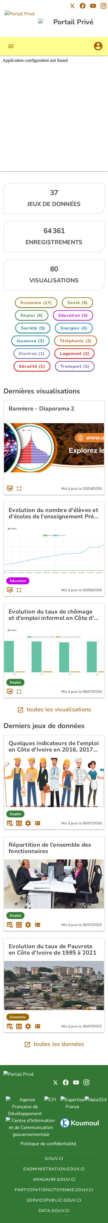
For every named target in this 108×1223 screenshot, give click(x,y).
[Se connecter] (98, 46)
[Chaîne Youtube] (93, 5)
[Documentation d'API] (28, 823)
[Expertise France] (72, 1107)
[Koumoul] (79, 1127)
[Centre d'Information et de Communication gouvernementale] (31, 1134)
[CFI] (50, 1100)
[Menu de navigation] (11, 46)
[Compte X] (72, 5)
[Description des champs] (37, 823)
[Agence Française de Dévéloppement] (24, 1113)
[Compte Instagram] (103, 5)
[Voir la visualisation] (9, 488)
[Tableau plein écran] (19, 823)
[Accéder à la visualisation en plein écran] (19, 488)
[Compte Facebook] (82, 5)
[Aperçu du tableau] (9, 823)
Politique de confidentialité (48, 1144)
